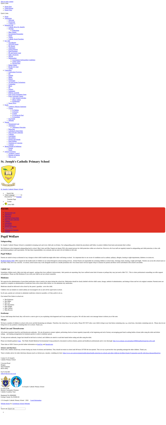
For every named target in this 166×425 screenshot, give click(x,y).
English (10, 75)
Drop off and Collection (15, 132)
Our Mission (12, 42)
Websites (11, 120)
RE (9, 74)
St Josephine (16, 117)
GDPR (10, 68)
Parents (7, 122)
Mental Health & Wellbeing (13, 146)
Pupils (6, 105)
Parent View (8, 10)
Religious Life (9, 25)
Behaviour (11, 129)
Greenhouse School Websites (21, 403)
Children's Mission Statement (17, 106)
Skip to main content (7, 1)
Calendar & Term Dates (15, 131)
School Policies (13, 49)
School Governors (10, 151)
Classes (10, 108)
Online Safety (16, 61)
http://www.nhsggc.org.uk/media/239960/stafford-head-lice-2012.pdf (134, 341)
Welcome (11, 20)
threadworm (49, 344)
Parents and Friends (14, 139)
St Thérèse (15, 110)
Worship (11, 29)
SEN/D (10, 56)
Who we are (12, 157)
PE (9, 87)
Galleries (11, 134)
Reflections (15, 30)
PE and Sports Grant (14, 53)
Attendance (11, 125)
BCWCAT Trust (13, 67)
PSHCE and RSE (13, 93)
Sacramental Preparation (15, 34)
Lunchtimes (12, 136)
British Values (12, 65)
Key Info (7, 41)
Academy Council (14, 153)
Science (10, 89)
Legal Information (35, 400)
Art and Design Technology (16, 82)
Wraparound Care (13, 124)
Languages (11, 91)
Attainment (11, 48)
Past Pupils (11, 119)
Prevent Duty (16, 63)
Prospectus (11, 22)
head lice (40, 344)
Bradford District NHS (8, 261)
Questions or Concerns (15, 143)
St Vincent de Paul (18, 115)
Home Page (8, 6)
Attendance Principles (19, 127)
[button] (6, 193)
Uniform (11, 145)
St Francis (15, 112)
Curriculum (8, 70)
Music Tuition (16, 100)
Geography (11, 80)
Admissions (8, 18)
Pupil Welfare (12, 141)
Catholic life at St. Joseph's (16, 27)
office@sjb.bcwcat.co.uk (8, 373)
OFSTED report (13, 44)
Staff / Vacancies (13, 54)
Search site (4, 409)
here (19, 341)
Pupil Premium (12, 51)
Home (6, 16)
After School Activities (19, 98)
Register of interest (14, 155)
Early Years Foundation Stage (17, 94)
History (10, 79)
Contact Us (11, 23)
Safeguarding (12, 58)
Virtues (10, 37)
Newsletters (12, 138)
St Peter (14, 113)
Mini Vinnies (12, 32)
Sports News (12, 103)
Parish (10, 35)
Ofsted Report (9, 8)
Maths (10, 77)
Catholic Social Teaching (16, 39)
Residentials (16, 101)
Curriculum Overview (15, 72)
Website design (5, 403)
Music (10, 86)
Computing (11, 84)
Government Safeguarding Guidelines (23, 60)
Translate (19, 197)
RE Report (11, 46)
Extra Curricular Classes (15, 96)
